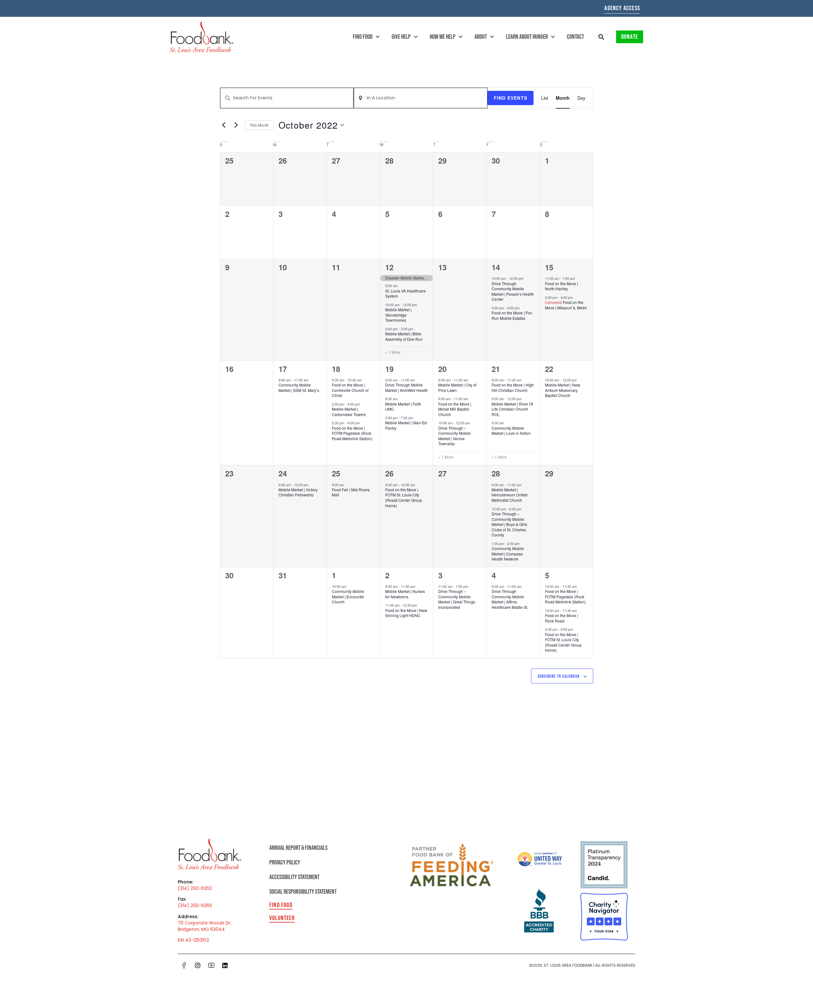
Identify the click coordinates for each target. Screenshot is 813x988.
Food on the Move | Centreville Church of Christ (350, 390)
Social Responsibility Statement (303, 892)
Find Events (510, 98)
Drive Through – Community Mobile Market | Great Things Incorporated (456, 599)
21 (496, 368)
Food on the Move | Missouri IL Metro (566, 304)
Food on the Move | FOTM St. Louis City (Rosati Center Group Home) (403, 497)
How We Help (442, 37)
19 (389, 368)
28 (496, 473)
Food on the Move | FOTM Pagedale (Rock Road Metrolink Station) (352, 433)
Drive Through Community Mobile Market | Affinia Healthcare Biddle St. (510, 599)
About (480, 37)
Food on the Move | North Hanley (561, 286)
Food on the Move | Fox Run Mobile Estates (512, 315)
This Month (259, 125)
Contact (575, 37)
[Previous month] (223, 125)
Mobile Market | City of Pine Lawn (457, 387)
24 (283, 473)
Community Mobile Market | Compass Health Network (508, 553)
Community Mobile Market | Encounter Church (348, 596)
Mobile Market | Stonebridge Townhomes (398, 315)
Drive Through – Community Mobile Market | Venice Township (454, 436)
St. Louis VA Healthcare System (405, 293)
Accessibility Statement (294, 877)
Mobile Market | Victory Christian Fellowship (298, 492)
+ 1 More (392, 352)
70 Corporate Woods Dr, (204, 923)
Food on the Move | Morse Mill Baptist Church (454, 409)
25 (336, 473)
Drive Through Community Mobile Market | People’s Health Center (513, 291)
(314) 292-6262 (195, 888)
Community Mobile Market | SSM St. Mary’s (299, 387)
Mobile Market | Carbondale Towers (349, 411)
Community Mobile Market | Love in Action (511, 430)
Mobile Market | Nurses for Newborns (405, 593)
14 (496, 267)
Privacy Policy (284, 862)
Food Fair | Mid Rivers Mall (351, 492)
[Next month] (236, 125)
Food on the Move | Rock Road (561, 618)
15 (549, 267)
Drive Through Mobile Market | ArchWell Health (406, 387)
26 (389, 473)
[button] (601, 37)
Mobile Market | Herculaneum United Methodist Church (509, 495)
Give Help (401, 37)
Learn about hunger (527, 37)
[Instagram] (197, 965)
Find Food (363, 37)
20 (442, 368)
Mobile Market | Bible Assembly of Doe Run (404, 336)
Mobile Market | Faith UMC (403, 406)
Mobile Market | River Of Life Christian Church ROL (512, 409)
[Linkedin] (225, 965)
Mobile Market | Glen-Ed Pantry (406, 425)
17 (283, 368)
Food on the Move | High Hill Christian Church (513, 387)
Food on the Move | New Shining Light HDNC (406, 613)
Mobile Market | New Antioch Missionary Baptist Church (562, 390)
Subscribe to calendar (559, 676)
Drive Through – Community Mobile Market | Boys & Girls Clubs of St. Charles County (509, 524)
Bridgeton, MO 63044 (201, 929)
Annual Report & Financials (298, 848)
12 (389, 267)
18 (336, 368)
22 (549, 368)
